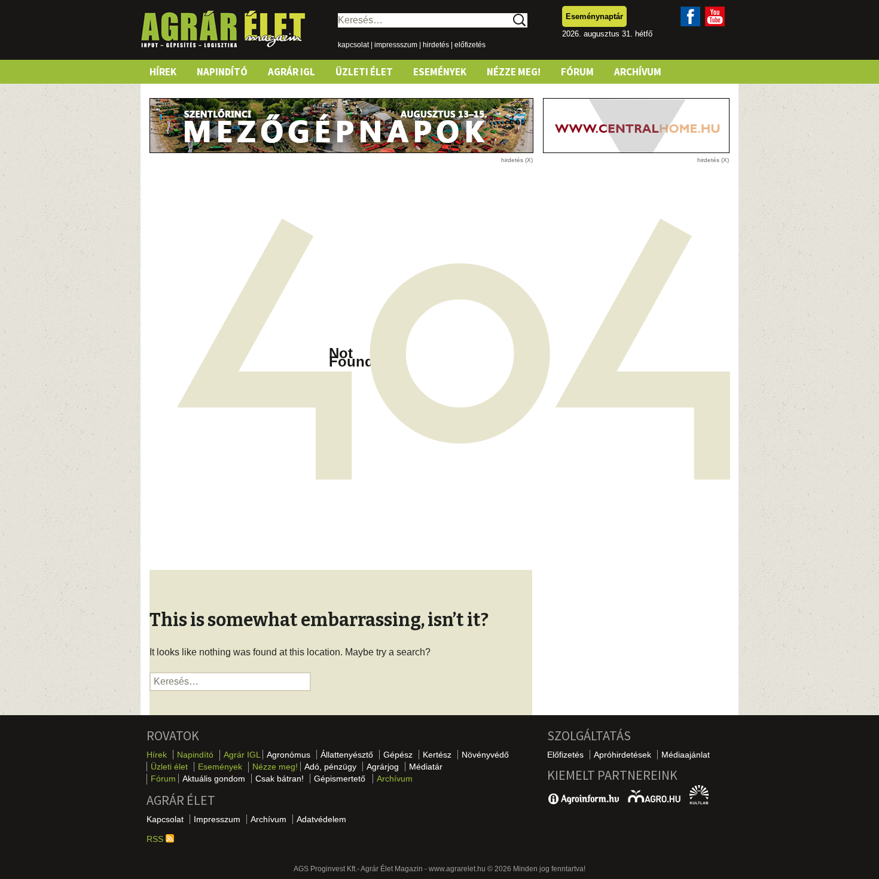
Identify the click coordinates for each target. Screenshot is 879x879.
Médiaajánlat (685, 754)
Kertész (437, 754)
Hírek (162, 71)
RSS (156, 839)
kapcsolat (353, 45)
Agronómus (288, 754)
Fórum (577, 71)
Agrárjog (383, 766)
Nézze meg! (514, 71)
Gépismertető (339, 778)
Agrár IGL (291, 71)
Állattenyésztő (347, 754)
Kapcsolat (165, 819)
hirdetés (436, 45)
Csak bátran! (279, 778)
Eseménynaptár (594, 16)
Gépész (398, 754)
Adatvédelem (321, 819)
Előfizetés (565, 754)
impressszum (395, 45)
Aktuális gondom (213, 778)
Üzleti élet (364, 71)
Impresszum (217, 819)
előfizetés (470, 45)
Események (439, 71)
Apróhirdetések (622, 754)
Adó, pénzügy (330, 766)
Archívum (637, 71)
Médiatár (425, 766)
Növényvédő (485, 754)
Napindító (222, 71)
